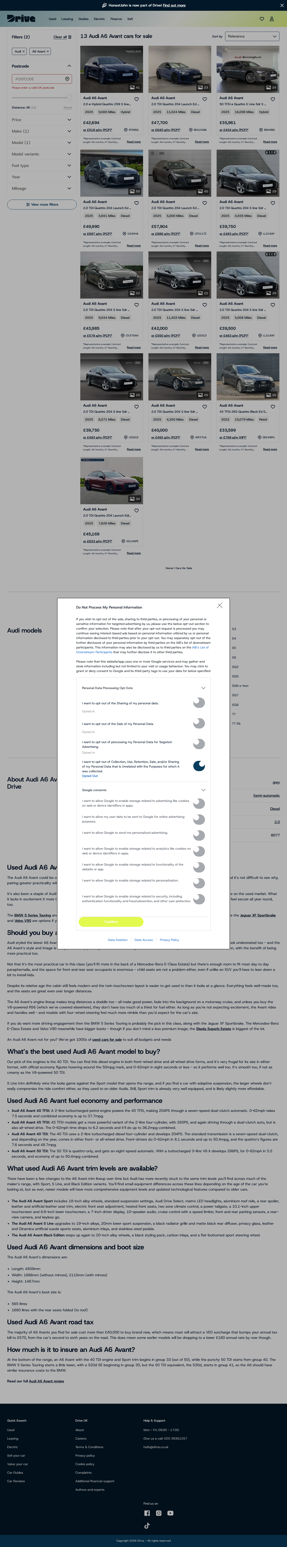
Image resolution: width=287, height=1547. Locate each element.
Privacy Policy (169, 940)
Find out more (174, 5)
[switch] (199, 703)
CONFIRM (110, 921)
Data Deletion (118, 940)
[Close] (221, 607)
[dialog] (143, 773)
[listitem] (143, 688)
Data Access (144, 940)
